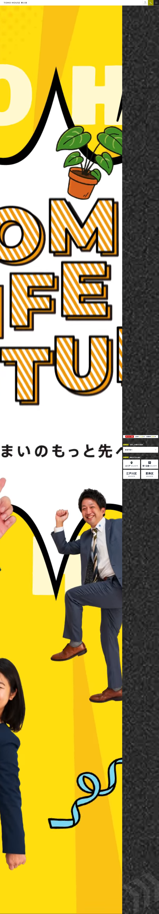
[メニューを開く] (156, 2)
